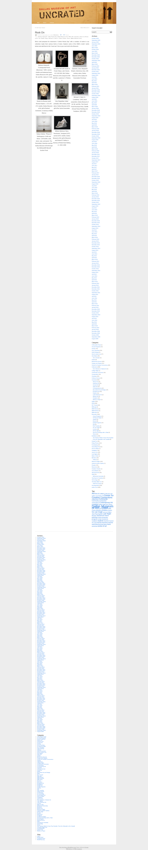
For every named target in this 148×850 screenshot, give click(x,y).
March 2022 (95, 64)
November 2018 (96, 134)
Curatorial (94, 379)
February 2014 (95, 239)
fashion (110, 510)
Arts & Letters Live (96, 354)
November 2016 (96, 178)
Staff (93, 474)
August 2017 (95, 161)
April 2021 (94, 82)
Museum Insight (96, 461)
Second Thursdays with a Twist (100, 432)
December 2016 (96, 176)
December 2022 (96, 55)
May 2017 (94, 167)
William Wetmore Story (76, 38)
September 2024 (96, 44)
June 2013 (94, 254)
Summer (106, 521)
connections (95, 502)
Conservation (95, 374)
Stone (68, 38)
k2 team (86, 847)
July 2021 (94, 77)
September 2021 (96, 73)
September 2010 (96, 314)
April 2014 (94, 235)
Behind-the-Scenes (96, 361)
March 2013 (95, 259)
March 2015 (95, 215)
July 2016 (94, 185)
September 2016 (96, 182)
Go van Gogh (96, 427)
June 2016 (94, 187)
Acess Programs (97, 416)
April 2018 (94, 147)
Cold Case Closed (40, 27)
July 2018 (94, 141)
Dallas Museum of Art (62, 36)
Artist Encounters (97, 483)
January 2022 (95, 67)
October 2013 (95, 246)
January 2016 (95, 196)
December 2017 (96, 154)
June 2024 (94, 45)
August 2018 (95, 139)
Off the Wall (96, 430)
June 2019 (94, 121)
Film (94, 424)
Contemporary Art (97, 388)
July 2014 (94, 230)
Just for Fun (95, 452)
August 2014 (95, 228)
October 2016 (95, 180)
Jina (39, 38)
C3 (103, 496)
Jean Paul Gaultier (97, 514)
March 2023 (95, 53)
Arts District (94, 356)
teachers (105, 522)
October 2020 (95, 93)
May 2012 (94, 277)
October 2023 (95, 49)
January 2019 (95, 130)
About (44, 22)
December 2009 (96, 331)
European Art (96, 391)
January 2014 (95, 241)
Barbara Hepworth (42, 36)
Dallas (93, 401)
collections (95, 499)
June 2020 (94, 101)
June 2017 (94, 165)
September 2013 (96, 248)
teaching (100, 524)
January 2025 (95, 42)
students (101, 521)
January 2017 (95, 174)
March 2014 (95, 237)
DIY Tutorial (95, 405)
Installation (94, 450)
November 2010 (96, 311)
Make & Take (95, 456)
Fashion (95, 393)
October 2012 (95, 268)
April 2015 (94, 213)
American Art (96, 383)
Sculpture (95, 398)
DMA (69, 36)
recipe (100, 519)
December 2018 (96, 132)
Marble (43, 38)
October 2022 (95, 58)
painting (94, 517)
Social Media (95, 470)
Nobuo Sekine (62, 38)
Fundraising (95, 444)
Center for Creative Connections (100, 365)
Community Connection (97, 372)
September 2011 (96, 292)
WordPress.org (41, 839)
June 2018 (94, 143)
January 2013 (95, 263)
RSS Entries (69, 849)
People (93, 465)
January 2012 (95, 285)
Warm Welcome (84, 27)
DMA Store (94, 412)
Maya (46, 38)
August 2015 (95, 206)
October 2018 (95, 136)
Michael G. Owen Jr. (54, 38)
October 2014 (95, 224)
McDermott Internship (98, 476)
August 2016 (95, 184)
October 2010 (95, 312)
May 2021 (94, 80)
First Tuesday (96, 426)
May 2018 (94, 145)
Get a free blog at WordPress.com (67, 847)
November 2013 (96, 244)
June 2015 (94, 209)
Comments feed (41, 838)
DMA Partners (95, 410)
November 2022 (96, 56)
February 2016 (95, 195)
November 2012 (96, 266)
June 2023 (94, 51)
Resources (94, 467)
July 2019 (94, 119)
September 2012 (96, 270)
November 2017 (96, 156)
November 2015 (96, 200)
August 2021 (95, 75)
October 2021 (95, 71)
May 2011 (94, 300)
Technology (95, 479)
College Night (95, 370)
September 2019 (96, 115)
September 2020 (96, 95)
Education (94, 414)
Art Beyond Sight (97, 417)
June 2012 (94, 276)
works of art (95, 487)
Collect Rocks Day (52, 36)
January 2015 (95, 219)
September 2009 (96, 336)
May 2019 (94, 123)
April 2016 (94, 191)
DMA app (94, 407)
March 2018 (95, 149)
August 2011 (95, 294)
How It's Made (95, 448)
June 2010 (94, 320)
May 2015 (94, 211)
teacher (99, 522)
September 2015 (96, 204)
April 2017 (94, 169)
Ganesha (76, 36)
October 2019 (95, 114)
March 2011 (95, 303)
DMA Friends (95, 408)
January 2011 (95, 307)
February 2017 (95, 172)
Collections (56, 35)
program (95, 519)
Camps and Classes (97, 363)
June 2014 (94, 231)
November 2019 (96, 112)
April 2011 (94, 301)
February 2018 (95, 150)
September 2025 (96, 40)
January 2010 (95, 329)
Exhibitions (94, 435)
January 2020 (95, 108)
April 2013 (94, 257)
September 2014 (96, 226)
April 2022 (94, 62)
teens (105, 524)
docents (98, 510)
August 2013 (95, 250)
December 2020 (96, 90)
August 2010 (95, 316)
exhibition (104, 510)
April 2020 (94, 104)
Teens (94, 434)
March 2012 (95, 281)
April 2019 (94, 125)
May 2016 (94, 189)
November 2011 (96, 289)
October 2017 (95, 158)
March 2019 (95, 126)
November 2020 (96, 91)
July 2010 (94, 318)
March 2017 (95, 171)
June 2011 (94, 298)
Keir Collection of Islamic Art (100, 368)
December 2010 (96, 309)
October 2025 (95, 38)
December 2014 (96, 220)
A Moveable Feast (96, 344)
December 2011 (96, 287)
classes (95, 419)
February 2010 (95, 327)
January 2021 (95, 88)
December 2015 (96, 198)
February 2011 (95, 305)
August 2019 (95, 117)
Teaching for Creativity (97, 478)
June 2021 (94, 79)
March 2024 (95, 47)
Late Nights (95, 454)
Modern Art (95, 396)
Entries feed (40, 837)
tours (109, 524)
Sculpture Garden (96, 468)
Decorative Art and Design (99, 389)
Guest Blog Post (96, 446)
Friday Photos (95, 443)
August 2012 (95, 272)
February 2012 (95, 283)
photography (104, 517)
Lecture (95, 429)
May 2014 (94, 233)
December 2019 (96, 110)
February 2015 (95, 217)
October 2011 (95, 290)
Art (93, 493)
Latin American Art (97, 394)
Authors (52, 22)
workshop (95, 526)
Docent (94, 421)
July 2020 (94, 99)
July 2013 (94, 252)
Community (103, 499)
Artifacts (95, 459)
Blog (38, 22)
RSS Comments (78, 849)
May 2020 (94, 102)
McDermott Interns (103, 515)
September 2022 (96, 60)
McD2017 (94, 515)
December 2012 (96, 265)
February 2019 (95, 128)
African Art (95, 381)
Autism (93, 359)
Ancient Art (95, 385)
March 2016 (95, 193)
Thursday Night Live (97, 481)
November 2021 (96, 69)
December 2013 (96, 242)
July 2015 (94, 207)
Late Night (107, 514)
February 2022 (95, 66)
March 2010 (95, 325)
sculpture (94, 521)
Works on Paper (97, 399)
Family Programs (97, 422)
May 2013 (94, 255)
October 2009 (95, 335)
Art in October (96, 357)
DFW (93, 403)
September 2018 (96, 137)
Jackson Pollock (107, 512)
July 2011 (94, 296)
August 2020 (95, 97)
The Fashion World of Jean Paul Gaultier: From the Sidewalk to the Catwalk (56, 826)
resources (105, 519)
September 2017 (96, 160)
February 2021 (95, 86)
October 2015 (95, 202)
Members (94, 457)
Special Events (95, 472)
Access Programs (96, 346)
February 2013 (95, 261)
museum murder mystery (98, 463)
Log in (38, 836)
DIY (100, 508)
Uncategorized (95, 485)
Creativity (94, 376)
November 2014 (96, 222)
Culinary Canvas (96, 378)
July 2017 (94, 163)
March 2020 (95, 106)
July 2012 (94, 274)
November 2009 (96, 333)
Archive (93, 348)
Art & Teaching (95, 350)
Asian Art (95, 386)
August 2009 (95, 338)
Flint (73, 36)
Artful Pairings (95, 352)
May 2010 (94, 322)
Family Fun (94, 441)
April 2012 (94, 279)
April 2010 (94, 324)
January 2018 (95, 152)
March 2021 (95, 84)
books (100, 495)
